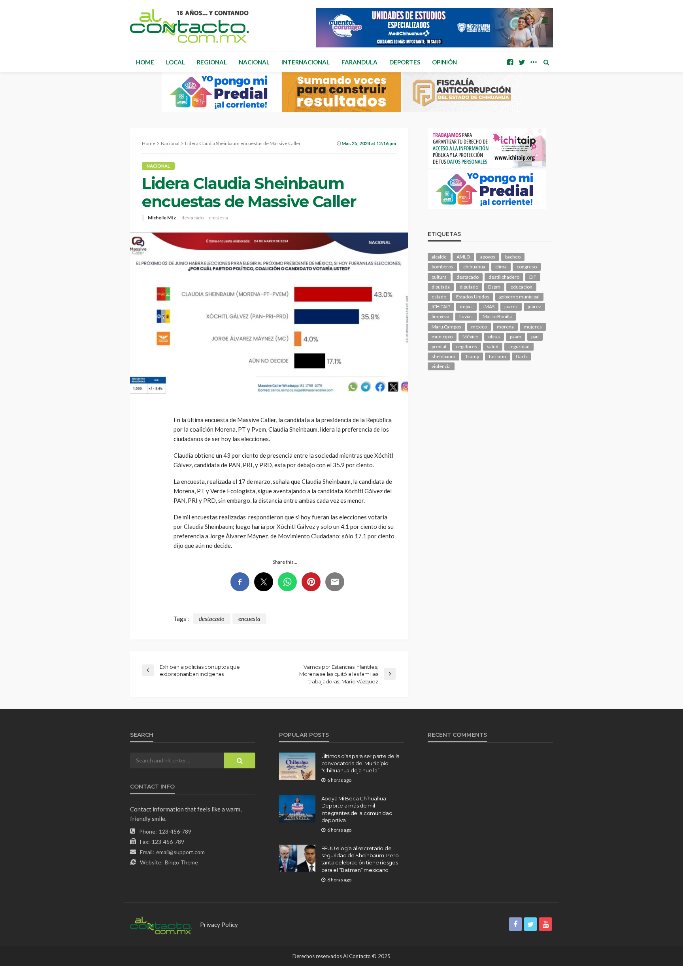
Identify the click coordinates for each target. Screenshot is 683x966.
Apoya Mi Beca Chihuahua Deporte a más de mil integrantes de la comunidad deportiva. (356, 809)
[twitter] (522, 62)
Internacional (305, 62)
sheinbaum (443, 356)
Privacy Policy (219, 924)
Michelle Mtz (162, 218)
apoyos (487, 257)
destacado (192, 218)
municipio (442, 337)
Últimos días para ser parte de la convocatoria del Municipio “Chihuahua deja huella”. (360, 763)
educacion (521, 287)
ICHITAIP (441, 306)
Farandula (359, 62)
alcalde (439, 257)
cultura (439, 277)
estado (439, 297)
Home (145, 62)
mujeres (533, 327)
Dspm (494, 287)
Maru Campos (446, 327)
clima (501, 267)
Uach (521, 356)
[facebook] (510, 62)
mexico (479, 327)
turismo (497, 356)
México (470, 337)
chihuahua (474, 267)
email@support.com (180, 852)
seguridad (519, 346)
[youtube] (545, 924)
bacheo (513, 257)
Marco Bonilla (497, 316)
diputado (469, 287)
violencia (441, 366)
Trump (472, 356)
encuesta (218, 218)
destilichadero (504, 277)
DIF (532, 277)
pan (535, 337)
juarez (511, 306)
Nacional (254, 62)
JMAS (488, 306)
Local (175, 62)
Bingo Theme (181, 862)
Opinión (444, 62)
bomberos (442, 267)
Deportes (404, 62)
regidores (466, 346)
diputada (441, 287)
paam (515, 337)
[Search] (546, 62)
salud (492, 346)
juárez (534, 306)
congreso (527, 267)
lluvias (466, 316)
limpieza (440, 316)
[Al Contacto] (189, 25)
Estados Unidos (472, 297)
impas (466, 306)
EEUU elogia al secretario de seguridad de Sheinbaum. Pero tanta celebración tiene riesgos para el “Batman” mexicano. (360, 859)
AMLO (463, 257)
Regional (212, 62)
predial (439, 346)
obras (494, 337)
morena (505, 327)
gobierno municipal (519, 297)
